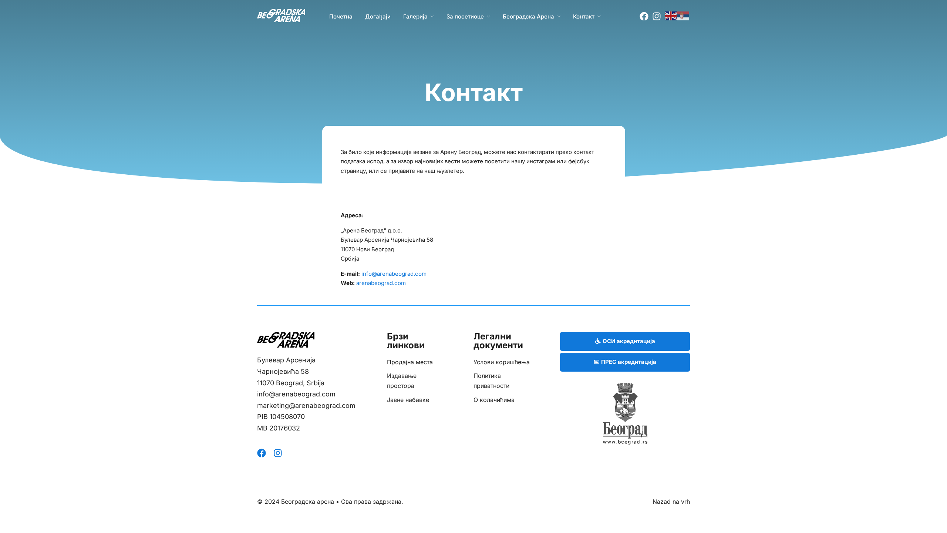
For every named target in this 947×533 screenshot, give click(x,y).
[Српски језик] (683, 15)
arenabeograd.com (381, 282)
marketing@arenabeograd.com (306, 405)
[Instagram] (656, 16)
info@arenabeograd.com (394, 273)
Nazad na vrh (671, 501)
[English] (671, 15)
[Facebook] (644, 16)
